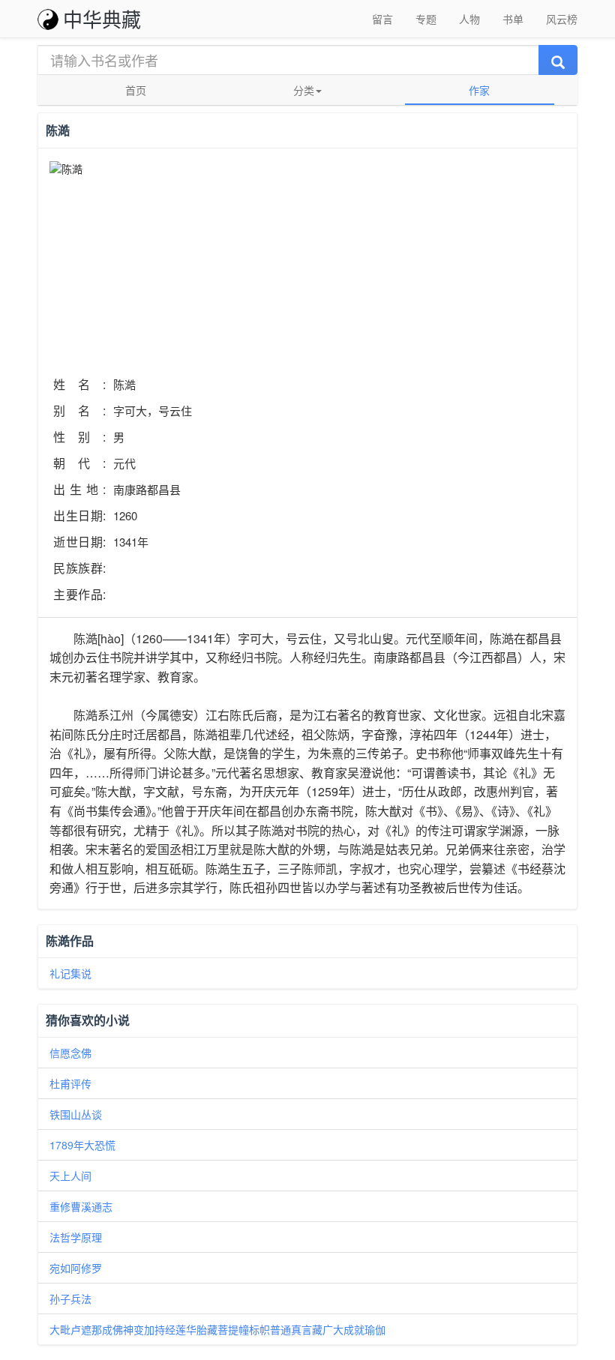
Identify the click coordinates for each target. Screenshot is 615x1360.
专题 (426, 18)
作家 (479, 89)
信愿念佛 (71, 1052)
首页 (135, 89)
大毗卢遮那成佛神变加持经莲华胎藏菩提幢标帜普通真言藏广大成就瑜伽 (218, 1329)
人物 (469, 18)
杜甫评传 (71, 1083)
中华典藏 (102, 18)
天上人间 (71, 1175)
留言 (382, 18)
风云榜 (562, 18)
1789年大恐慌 (83, 1144)
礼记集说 (71, 973)
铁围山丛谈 (76, 1114)
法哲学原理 (76, 1237)
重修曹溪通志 (81, 1206)
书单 (513, 18)
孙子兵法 (71, 1298)
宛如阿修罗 (76, 1267)
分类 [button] (303, 89)
